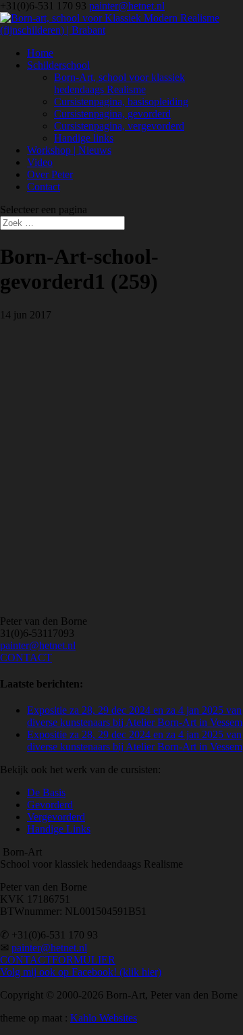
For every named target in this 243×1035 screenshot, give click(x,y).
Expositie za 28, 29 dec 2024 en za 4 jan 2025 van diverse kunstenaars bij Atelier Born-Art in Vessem (134, 716)
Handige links (83, 138)
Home (40, 53)
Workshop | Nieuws (69, 150)
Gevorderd (50, 804)
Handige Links (58, 829)
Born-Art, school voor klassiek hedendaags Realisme (119, 83)
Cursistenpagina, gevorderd (112, 113)
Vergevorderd (56, 816)
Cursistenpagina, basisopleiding (121, 101)
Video (40, 162)
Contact (43, 186)
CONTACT (26, 657)
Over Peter (50, 174)
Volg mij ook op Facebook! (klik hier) (80, 972)
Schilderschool (58, 65)
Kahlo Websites (103, 1018)
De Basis (46, 792)
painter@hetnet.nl (38, 645)
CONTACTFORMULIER (57, 960)
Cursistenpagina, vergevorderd (119, 126)
